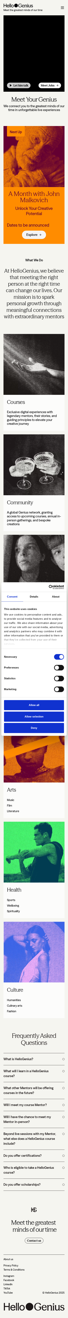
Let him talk (20, 85)
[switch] (59, 667)
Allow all (34, 705)
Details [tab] (34, 596)
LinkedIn (8, 1284)
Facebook (8, 1280)
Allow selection (34, 716)
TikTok (6, 1288)
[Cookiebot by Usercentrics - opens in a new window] (49, 587)
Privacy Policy (10, 1265)
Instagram (8, 1276)
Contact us (34, 1240)
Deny (34, 727)
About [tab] (56, 596)
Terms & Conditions (14, 1269)
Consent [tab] (12, 596)
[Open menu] (62, 8)
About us (8, 1259)
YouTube (8, 1292)
